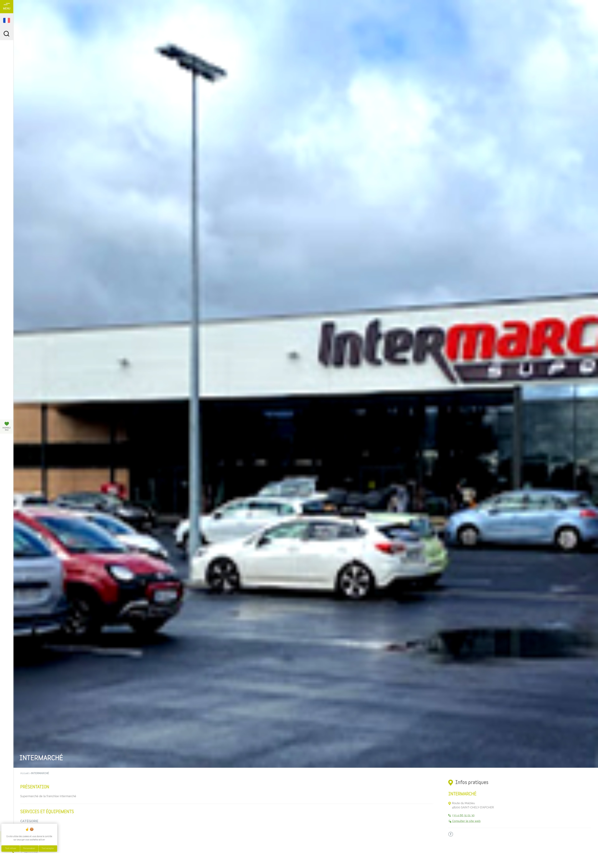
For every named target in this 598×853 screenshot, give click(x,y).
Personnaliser (29, 848)
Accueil (24, 773)
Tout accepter (48, 848)
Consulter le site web (466, 821)
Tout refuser (10, 848)
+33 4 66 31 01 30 (463, 815)
